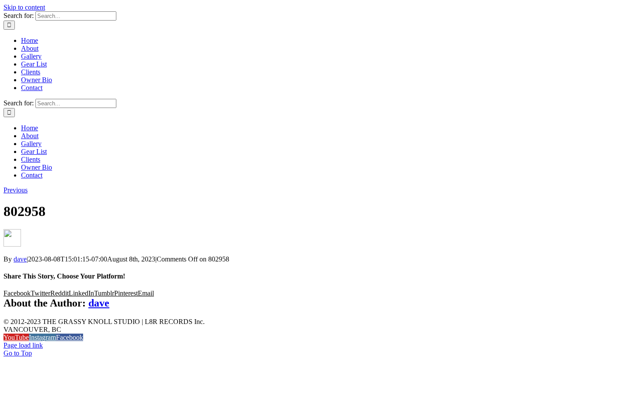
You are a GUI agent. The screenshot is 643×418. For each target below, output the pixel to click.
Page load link (23, 345)
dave (20, 259)
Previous (15, 190)
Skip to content (24, 7)
